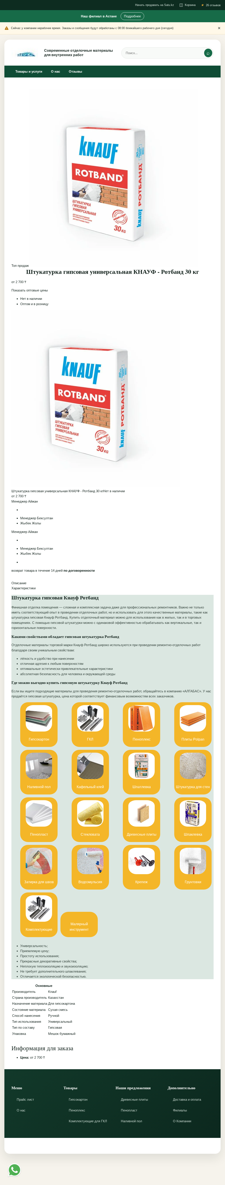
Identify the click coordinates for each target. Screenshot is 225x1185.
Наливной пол (131, 1121)
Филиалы (180, 1110)
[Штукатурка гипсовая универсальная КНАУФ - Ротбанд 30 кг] (95, 486)
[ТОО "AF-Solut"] (25, 52)
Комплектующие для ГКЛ (88, 1121)
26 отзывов (213, 5)
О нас (55, 71)
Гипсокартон (78, 1099)
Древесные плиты (134, 1099)
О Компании (182, 1121)
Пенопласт (129, 1110)
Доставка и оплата (187, 1099)
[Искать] (208, 53)
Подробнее (132, 16)
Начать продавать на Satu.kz (154, 5)
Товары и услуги (28, 71)
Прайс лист (25, 1099)
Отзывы (75, 71)
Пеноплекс (77, 1110)
